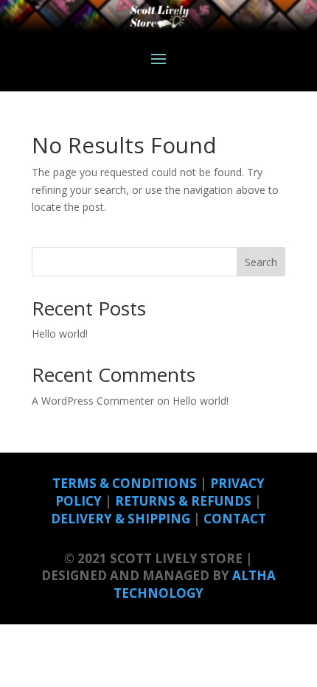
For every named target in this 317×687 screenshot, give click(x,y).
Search (261, 262)
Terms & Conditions (124, 483)
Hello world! (60, 334)
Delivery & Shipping (120, 518)
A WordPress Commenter (93, 401)
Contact (234, 518)
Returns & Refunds (183, 500)
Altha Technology (195, 584)
